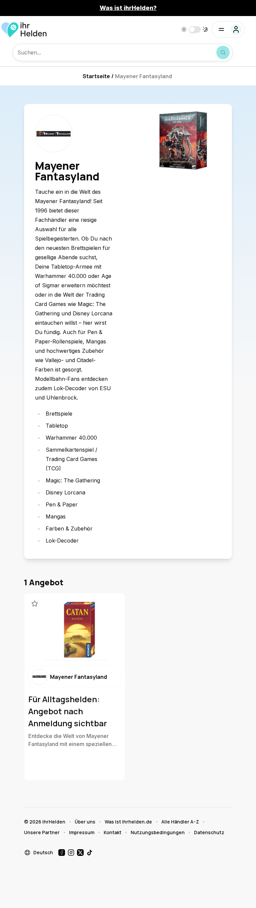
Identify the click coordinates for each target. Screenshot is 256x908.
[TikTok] (89, 852)
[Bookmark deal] (34, 603)
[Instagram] (71, 852)
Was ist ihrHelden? (128, 7)
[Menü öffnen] (228, 29)
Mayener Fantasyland (143, 76)
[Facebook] (61, 852)
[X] (80, 852)
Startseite (96, 76)
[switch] (195, 29)
